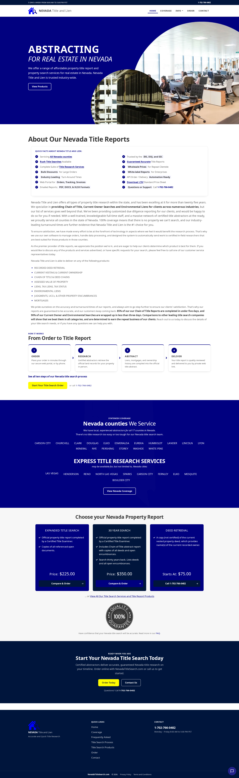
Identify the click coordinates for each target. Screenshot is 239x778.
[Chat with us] (232, 771)
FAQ (158, 633)
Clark (78, 443)
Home (153, 10)
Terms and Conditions (142, 774)
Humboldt (155, 443)
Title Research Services (71, 166)
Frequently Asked (101, 737)
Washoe (138, 448)
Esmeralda (122, 443)
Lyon (201, 443)
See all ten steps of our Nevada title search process (57, 376)
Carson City (43, 443)
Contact (204, 10)
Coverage (166, 10)
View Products (40, 86)
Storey (123, 448)
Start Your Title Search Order (47, 385)
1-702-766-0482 (204, 2)
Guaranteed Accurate (139, 161)
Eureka (139, 443)
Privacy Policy (125, 774)
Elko (106, 443)
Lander (172, 443)
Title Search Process (102, 742)
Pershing (108, 448)
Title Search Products (102, 747)
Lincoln (187, 443)
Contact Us (131, 682)
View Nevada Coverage (119, 491)
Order (190, 10)
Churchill (62, 443)
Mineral (81, 448)
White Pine (156, 448)
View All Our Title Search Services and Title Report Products (122, 596)
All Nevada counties (61, 156)
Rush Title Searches (50, 161)
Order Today (108, 682)
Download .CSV (135, 182)
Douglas (92, 443)
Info (178, 10)
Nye (94, 448)
